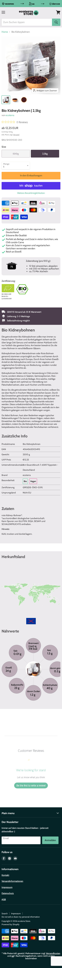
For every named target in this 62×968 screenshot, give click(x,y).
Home (5, 32)
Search (5, 913)
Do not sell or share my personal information (21, 916)
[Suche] (56, 22)
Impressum (7, 887)
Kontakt (5, 875)
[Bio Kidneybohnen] (6, 100)
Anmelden (50, 840)
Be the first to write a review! (31, 785)
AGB (4, 899)
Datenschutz (8, 893)
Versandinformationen (12, 881)
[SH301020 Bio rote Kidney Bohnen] (24, 100)
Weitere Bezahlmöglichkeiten (31, 193)
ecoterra (10, 115)
